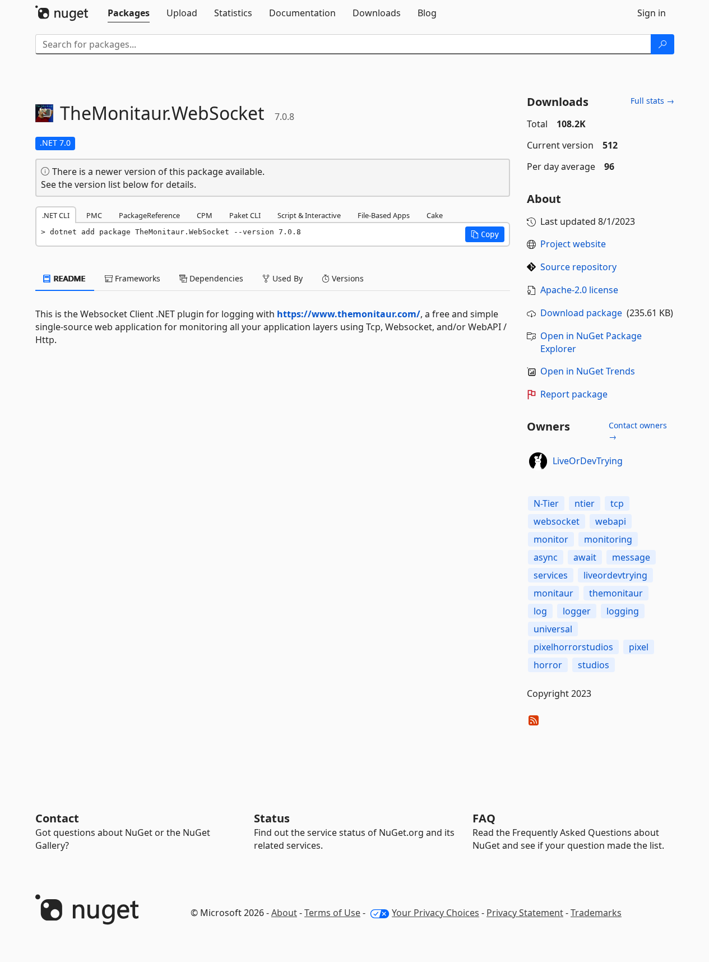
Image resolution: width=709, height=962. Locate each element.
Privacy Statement (524, 912)
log (540, 611)
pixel (638, 647)
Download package (581, 313)
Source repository (578, 267)
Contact (57, 818)
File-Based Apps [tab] (384, 215)
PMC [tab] (94, 215)
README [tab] (69, 278)
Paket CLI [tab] (245, 215)
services (551, 575)
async (546, 557)
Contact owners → (638, 431)
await (584, 557)
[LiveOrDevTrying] (538, 461)
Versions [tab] (347, 278)
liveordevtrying (615, 575)
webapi (610, 521)
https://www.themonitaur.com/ (348, 314)
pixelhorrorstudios (573, 647)
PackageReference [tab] (149, 215)
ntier (584, 503)
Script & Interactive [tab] (309, 215)
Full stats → (652, 100)
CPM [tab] (204, 215)
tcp (617, 503)
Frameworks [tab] (136, 278)
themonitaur (616, 593)
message (631, 557)
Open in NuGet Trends (587, 371)
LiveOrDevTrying (588, 461)
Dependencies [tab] (215, 278)
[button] (484, 234)
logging (622, 611)
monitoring (608, 539)
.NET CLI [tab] (55, 215)
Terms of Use (332, 912)
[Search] (662, 44)
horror (548, 665)
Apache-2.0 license (579, 290)
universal (553, 629)
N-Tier (546, 503)
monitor (551, 539)
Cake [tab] (435, 215)
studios (593, 665)
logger (577, 611)
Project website (573, 244)
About (284, 912)
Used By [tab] (286, 278)
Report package (574, 394)
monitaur (553, 593)
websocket (557, 521)
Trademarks (596, 912)
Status (272, 818)
